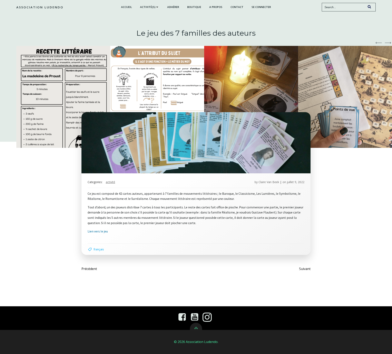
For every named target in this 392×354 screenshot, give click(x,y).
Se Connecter (261, 7)
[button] (379, 43)
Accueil (126, 7)
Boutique (194, 7)
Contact (237, 7)
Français (99, 249)
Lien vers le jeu (98, 231)
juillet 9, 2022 (295, 182)
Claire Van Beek (268, 182)
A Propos (215, 7)
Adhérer (173, 7)
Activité (110, 182)
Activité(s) (147, 7)
